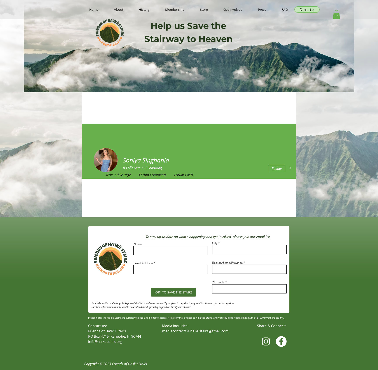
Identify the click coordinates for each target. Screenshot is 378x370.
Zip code (218, 282)
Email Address (143, 263)
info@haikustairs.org (105, 341)
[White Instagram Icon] (266, 341)
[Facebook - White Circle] (281, 341)
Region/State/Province (227, 262)
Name (137, 243)
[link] (336, 14)
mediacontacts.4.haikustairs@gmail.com (195, 331)
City (214, 242)
